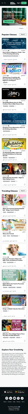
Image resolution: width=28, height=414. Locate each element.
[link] (14, 49)
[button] (2, 3)
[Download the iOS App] (8, 391)
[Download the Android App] (20, 391)
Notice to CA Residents (14, 408)
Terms (23, 401)
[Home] (13, 3)
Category (21, 28)
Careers (10, 401)
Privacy (18, 401)
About (5, 401)
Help (14, 401)
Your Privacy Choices (13, 406)
